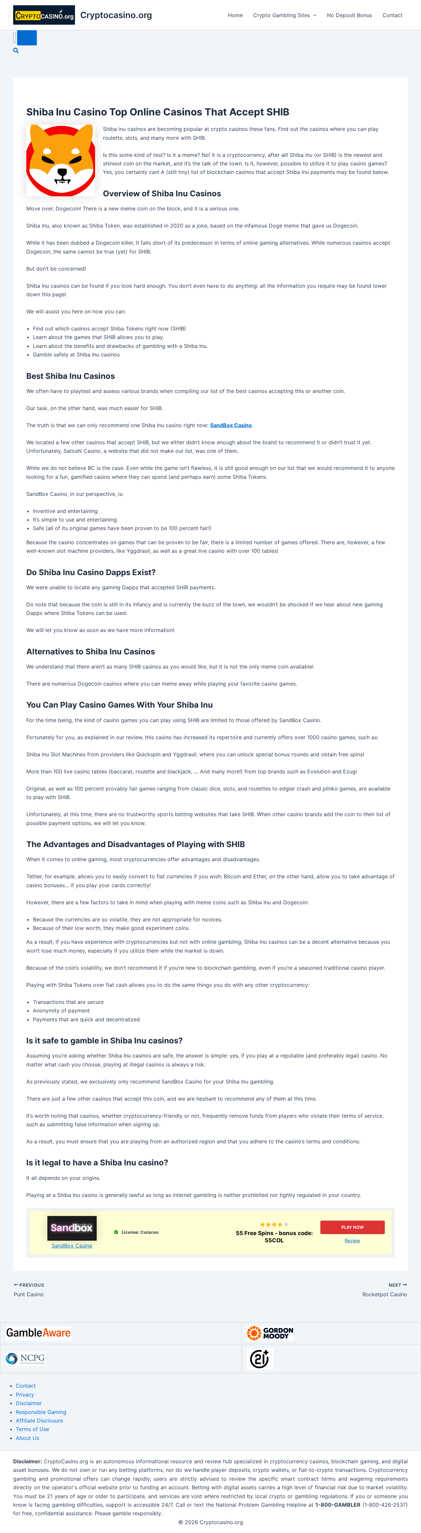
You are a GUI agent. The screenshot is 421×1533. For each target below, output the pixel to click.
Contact (393, 15)
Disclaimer (29, 1403)
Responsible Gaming (41, 1412)
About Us (27, 1438)
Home (235, 15)
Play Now (352, 1227)
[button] (313, 15)
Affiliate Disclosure (39, 1420)
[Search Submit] (27, 37)
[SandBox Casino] (72, 1228)
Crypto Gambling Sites (281, 15)
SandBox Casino (72, 1245)
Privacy (25, 1394)
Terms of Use (32, 1429)
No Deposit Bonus (349, 15)
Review (352, 1240)
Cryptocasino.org (116, 15)
